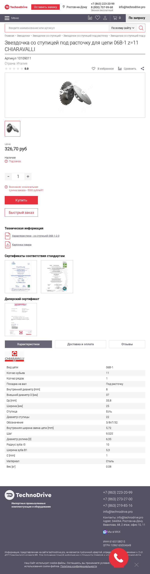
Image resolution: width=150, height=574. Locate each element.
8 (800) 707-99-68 (102, 7)
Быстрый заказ (21, 212)
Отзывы (127, 344)
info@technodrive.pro (132, 7)
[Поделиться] (142, 69)
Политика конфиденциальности (78, 566)
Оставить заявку (45, 7)
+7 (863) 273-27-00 (117, 499)
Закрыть (136, 565)
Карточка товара (21, 244)
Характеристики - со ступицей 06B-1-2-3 (35, 235)
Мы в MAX (114, 531)
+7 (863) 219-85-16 (117, 505)
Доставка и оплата (80, 344)
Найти (141, 28)
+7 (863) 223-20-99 (102, 3)
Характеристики (28, 344)
